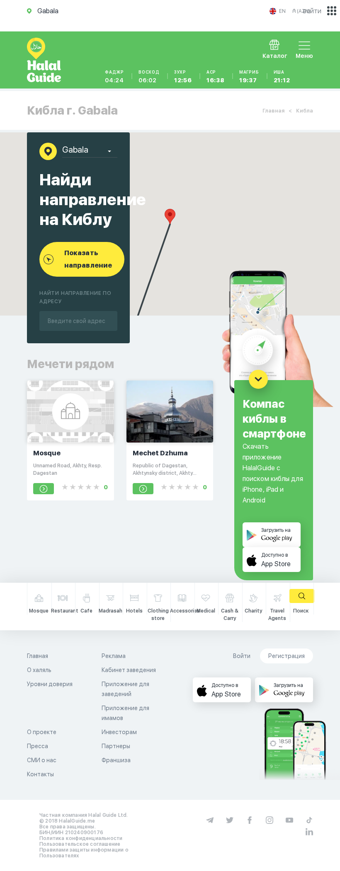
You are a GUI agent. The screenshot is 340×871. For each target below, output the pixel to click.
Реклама (114, 656)
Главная (273, 111)
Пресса (37, 746)
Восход (149, 76)
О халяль (39, 670)
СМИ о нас (41, 760)
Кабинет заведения (129, 670)
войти (312, 11)
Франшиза (116, 760)
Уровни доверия (50, 684)
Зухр (183, 76)
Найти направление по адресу (75, 297)
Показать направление (88, 259)
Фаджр (114, 76)
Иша (282, 76)
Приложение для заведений (125, 689)
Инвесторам (119, 732)
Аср (215, 76)
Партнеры (116, 746)
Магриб (249, 76)
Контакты (40, 774)
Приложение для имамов (125, 713)
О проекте (41, 732)
